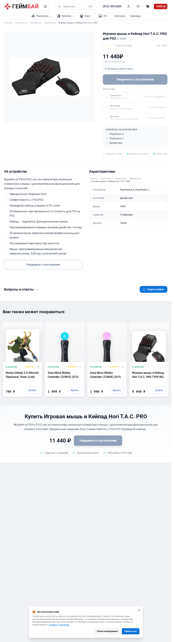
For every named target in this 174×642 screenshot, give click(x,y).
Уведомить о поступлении (135, 79)
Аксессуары (36, 23)
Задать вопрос (155, 289)
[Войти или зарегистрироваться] (128, 6)
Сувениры (135, 16)
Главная (8, 23)
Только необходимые (107, 631)
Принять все (131, 631)
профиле (53, 625)
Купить (32, 390)
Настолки (119, 16)
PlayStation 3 (21, 23)
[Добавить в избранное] (36, 324)
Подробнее (63, 625)
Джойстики (50, 23)
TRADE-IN (160, 6)
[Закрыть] (139, 610)
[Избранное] (138, 6)
